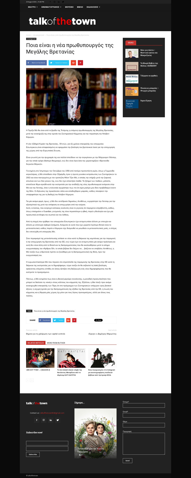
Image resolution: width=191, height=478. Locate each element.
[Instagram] (54, 2)
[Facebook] (50, 2)
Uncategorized (38, 35)
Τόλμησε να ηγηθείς (149, 76)
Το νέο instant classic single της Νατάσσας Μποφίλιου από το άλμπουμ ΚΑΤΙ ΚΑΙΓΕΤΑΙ (69, 372)
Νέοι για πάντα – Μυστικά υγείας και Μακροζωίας (149, 52)
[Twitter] (63, 2)
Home (28, 35)
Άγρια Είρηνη (146, 101)
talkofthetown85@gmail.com (52, 413)
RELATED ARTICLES (36, 343)
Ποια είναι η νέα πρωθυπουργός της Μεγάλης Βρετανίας (54, 311)
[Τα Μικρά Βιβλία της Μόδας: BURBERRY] (131, 66)
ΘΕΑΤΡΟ (32, 7)
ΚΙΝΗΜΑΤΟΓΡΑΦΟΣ (50, 7)
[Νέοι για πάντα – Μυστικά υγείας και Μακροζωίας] (131, 53)
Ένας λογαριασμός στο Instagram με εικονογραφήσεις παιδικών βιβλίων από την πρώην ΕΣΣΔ (101, 372)
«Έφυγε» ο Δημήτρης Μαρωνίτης (102, 334)
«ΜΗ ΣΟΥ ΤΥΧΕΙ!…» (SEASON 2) (38, 370)
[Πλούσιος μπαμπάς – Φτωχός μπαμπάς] (131, 91)
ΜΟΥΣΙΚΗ (69, 7)
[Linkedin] (59, 2)
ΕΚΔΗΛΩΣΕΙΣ (92, 7)
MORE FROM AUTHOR (56, 343)
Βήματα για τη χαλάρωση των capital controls (45, 334)
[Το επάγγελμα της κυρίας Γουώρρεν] (95, 434)
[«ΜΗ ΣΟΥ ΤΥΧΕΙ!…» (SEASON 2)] (40, 358)
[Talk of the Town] (95, 21)
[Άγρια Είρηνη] (131, 103)
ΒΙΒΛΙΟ (80, 7)
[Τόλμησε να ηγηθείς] (131, 78)
